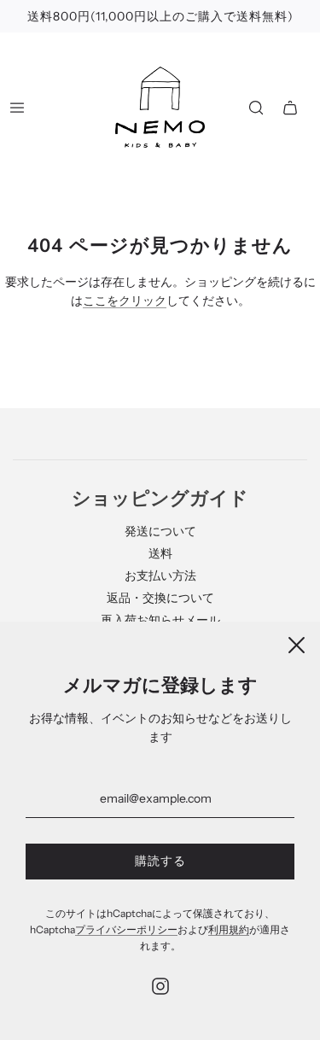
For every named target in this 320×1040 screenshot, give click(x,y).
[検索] (256, 107)
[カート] (290, 107)
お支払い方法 (160, 575)
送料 (160, 553)
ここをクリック (124, 300)
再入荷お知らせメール (160, 620)
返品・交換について (160, 597)
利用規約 (228, 929)
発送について (160, 531)
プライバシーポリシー (126, 929)
